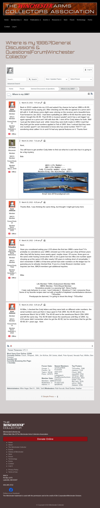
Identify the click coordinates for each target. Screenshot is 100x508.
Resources (56, 20)
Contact (7, 27)
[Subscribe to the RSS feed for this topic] (91, 93)
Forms (90, 20)
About (26, 20)
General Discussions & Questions (43, 89)
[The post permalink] (41, 103)
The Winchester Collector (17, 447)
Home (6, 20)
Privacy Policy (13, 470)
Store (65, 20)
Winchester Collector (56, 505)
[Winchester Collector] (50, 9)
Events (45, 20)
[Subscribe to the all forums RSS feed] (8, 346)
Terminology (81, 20)
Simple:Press (48, 396)
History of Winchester (15, 452)
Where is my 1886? (68, 89)
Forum (72, 20)
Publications (34, 20)
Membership (15, 20)
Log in (14, 27)
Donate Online (45, 439)
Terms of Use (13, 472)
